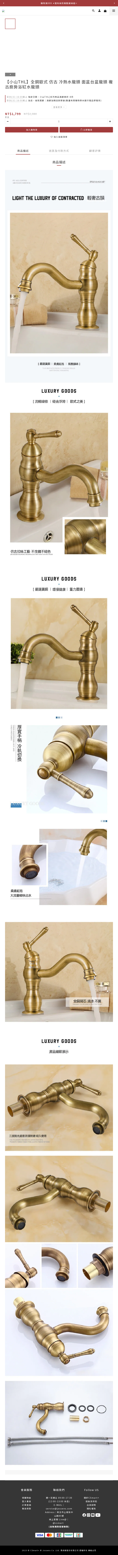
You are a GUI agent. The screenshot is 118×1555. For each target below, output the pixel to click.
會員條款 (26, 1508)
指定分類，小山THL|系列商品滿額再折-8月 (40, 96)
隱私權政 (91, 1508)
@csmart (58, 1523)
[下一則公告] (114, 3)
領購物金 (26, 1497)
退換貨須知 (91, 1501)
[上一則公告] (3, 3)
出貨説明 (91, 1504)
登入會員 (26, 1501)
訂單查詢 (26, 1504)
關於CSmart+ (91, 1497)
